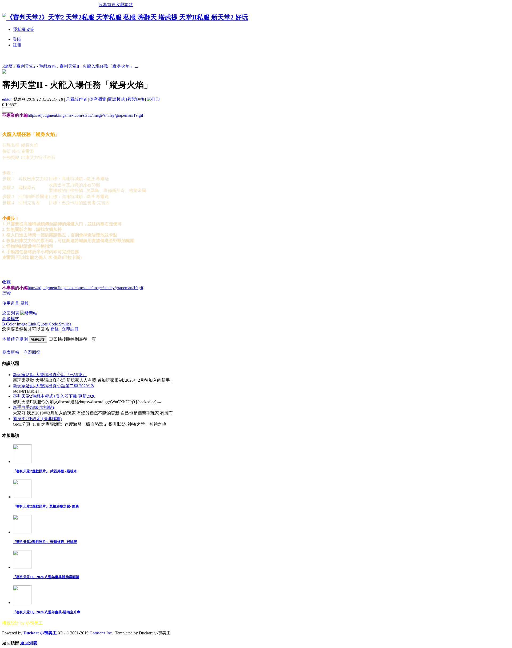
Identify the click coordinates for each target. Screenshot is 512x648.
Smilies (65, 324)
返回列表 (10, 313)
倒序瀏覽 (97, 99)
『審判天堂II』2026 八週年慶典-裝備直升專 (46, 612)
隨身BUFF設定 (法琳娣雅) (37, 418)
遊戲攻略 (47, 66)
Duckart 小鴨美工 (40, 633)
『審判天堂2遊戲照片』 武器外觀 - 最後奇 (45, 471)
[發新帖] (28, 313)
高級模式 (10, 318)
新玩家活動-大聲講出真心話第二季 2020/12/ (53, 386)
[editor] (4, 72)
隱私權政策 (23, 29)
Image (22, 324)
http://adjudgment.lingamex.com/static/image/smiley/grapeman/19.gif (85, 115)
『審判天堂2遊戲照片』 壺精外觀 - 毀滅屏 (45, 542)
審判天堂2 (25, 66)
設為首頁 (107, 4)
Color (11, 324)
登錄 (54, 329)
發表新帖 (10, 352)
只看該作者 (76, 99)
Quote (42, 324)
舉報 (24, 303)
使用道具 (10, 303)
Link (32, 324)
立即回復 (32, 352)
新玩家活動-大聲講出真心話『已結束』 (50, 374)
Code (53, 324)
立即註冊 (70, 329)
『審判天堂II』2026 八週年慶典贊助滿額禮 (46, 577)
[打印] (153, 99)
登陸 (17, 39)
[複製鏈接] (136, 99)
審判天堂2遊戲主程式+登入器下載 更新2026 (54, 396)
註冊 (17, 45)
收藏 (6, 282)
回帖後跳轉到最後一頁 (74, 339)
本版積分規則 (15, 339)
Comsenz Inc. (101, 633)
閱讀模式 (116, 99)
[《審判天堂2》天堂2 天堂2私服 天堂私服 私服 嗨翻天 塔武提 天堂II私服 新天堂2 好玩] (125, 17)
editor (7, 99)
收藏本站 (124, 4)
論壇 (8, 66)
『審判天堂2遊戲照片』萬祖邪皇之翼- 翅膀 (46, 506)
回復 (6, 293)
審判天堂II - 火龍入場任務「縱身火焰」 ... (98, 66)
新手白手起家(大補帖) (33, 407)
